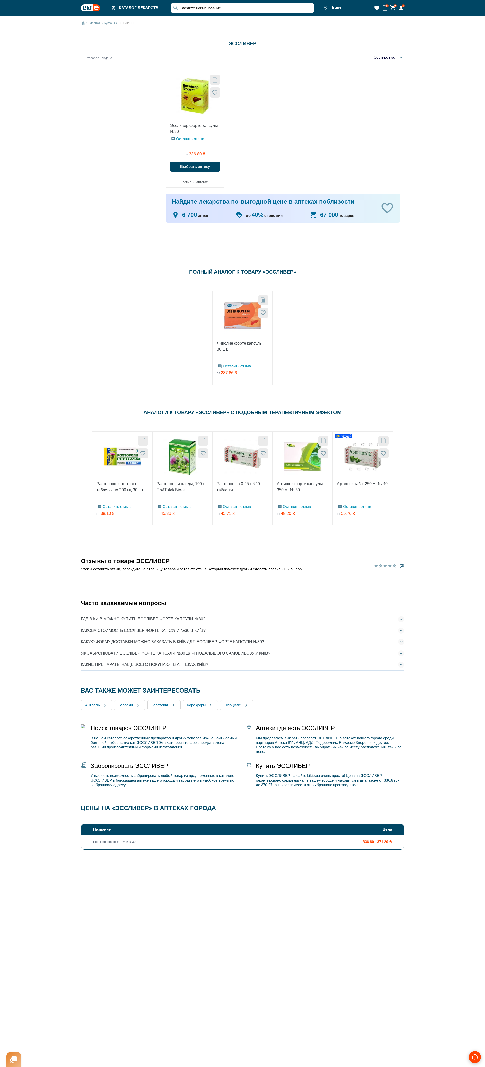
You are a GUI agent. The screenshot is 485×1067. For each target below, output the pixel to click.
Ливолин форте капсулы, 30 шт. (240, 346)
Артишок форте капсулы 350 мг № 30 (300, 487)
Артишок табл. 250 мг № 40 (362, 484)
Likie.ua (313, 775)
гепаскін (125, 705)
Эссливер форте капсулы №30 (194, 128)
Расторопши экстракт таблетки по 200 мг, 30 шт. (120, 487)
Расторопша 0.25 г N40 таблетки (238, 487)
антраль (92, 705)
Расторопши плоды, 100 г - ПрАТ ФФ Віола (182, 487)
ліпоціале (232, 705)
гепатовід (160, 705)
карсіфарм (196, 705)
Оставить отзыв (190, 139)
